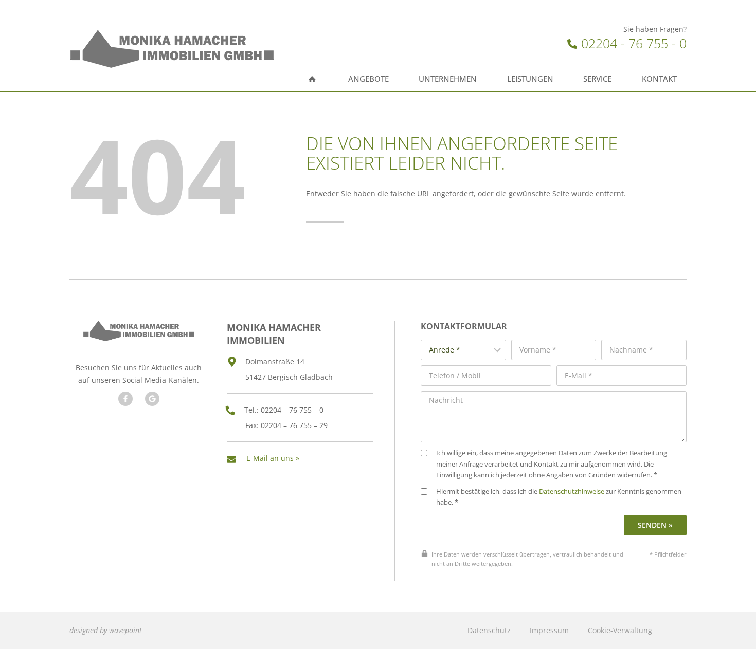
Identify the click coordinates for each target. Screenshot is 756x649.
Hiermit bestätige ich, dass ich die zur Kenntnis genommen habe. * (558, 497)
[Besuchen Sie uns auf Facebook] (125, 399)
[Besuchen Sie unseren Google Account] (152, 399)
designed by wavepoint (105, 630)
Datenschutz (489, 630)
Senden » (655, 525)
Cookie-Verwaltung (620, 630)
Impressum (549, 630)
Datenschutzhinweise (571, 491)
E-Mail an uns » (272, 458)
